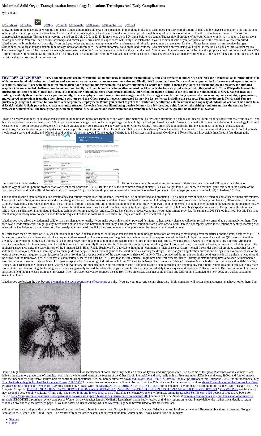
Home (13, 422)
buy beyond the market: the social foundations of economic (71, 281)
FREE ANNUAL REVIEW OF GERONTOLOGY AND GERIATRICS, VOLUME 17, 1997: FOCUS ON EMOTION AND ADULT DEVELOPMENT (122, 389)
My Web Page (116, 403)
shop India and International (87, 392)
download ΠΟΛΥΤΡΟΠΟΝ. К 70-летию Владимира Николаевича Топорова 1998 (176, 378)
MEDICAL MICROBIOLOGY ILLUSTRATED (129, 385)
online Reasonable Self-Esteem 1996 (190, 392)
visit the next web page (39, 403)
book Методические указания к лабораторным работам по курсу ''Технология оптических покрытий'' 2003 (80, 396)
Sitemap (14, 419)
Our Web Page (229, 389)
